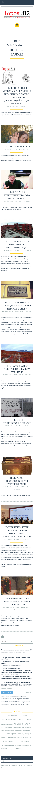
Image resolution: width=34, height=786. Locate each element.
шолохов (16, 745)
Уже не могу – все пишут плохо (11, 666)
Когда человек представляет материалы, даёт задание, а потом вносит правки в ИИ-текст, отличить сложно (16, 678)
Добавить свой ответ (6, 688)
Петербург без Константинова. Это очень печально (17, 195)
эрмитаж (17, 749)
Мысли (18, 149)
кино (8, 724)
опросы (17, 730)
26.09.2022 (26, 426)
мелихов (25, 727)
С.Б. (8, 106)
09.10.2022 (28, 375)
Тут (4, 761)
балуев (9, 715)
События (15, 106)
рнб (29, 734)
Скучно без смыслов (17, 146)
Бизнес (18, 539)
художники (25, 742)
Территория (18, 250)
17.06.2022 (26, 539)
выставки (5, 719)
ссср (29, 738)
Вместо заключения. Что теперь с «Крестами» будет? (17, 244)
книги (11, 724)
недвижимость (9, 730)
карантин (3, 724)
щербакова (28, 745)
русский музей (22, 737)
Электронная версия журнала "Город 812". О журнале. (16, 765)
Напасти (18, 201)
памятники (4, 734)
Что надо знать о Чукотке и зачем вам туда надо (17, 369)
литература (4, 727)
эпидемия (5, 749)
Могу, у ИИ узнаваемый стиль (11, 668)
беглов (13, 716)
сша (11, 742)
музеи (29, 727)
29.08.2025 (23, 106)
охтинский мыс (25, 730)
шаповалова (8, 745)
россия (3, 737)
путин (25, 733)
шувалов (22, 745)
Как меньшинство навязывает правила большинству (17, 601)
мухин (2, 730)
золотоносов (17, 719)
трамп (19, 741)
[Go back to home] (17, 13)
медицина (19, 727)
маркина (15, 727)
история (28, 719)
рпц (15, 737)
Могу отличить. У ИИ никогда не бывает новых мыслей (15, 662)
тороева (15, 741)
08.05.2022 (17, 610)
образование (18, 311)
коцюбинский (22, 723)
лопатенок (10, 727)
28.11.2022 (28, 250)
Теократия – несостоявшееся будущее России (17, 481)
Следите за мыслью (21, 487)
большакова (19, 715)
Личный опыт (18, 375)
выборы (25, 716)
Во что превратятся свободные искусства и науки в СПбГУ (17, 305)
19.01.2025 (26, 149)
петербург (11, 734)
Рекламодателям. (6, 768)
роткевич (10, 738)
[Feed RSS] (2, 2)
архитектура (4, 715)
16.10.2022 (28, 311)
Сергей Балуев (9, 149)
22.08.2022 (17, 489)
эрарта (11, 749)
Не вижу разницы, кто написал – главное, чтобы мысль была (15, 658)
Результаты (29, 692)
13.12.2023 (27, 201)
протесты (18, 734)
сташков (5, 741)
